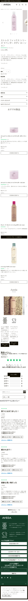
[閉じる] (23, 590)
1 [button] (11, 34)
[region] (14, 592)
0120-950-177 (14, 543)
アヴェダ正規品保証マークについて (14, 560)
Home (2, 9)
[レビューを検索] (24, 392)
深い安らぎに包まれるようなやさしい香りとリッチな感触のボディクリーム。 (14, 142)
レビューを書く (4, 49)
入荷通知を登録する (14, 153)
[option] (14, 21)
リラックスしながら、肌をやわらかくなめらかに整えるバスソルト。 (14, 187)
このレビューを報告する (6, 440)
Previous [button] (3, 22)
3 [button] (15, 34)
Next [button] (25, 22)
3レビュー (11, 47)
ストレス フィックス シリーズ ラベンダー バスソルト (13, 182)
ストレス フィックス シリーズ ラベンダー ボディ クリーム (14, 136)
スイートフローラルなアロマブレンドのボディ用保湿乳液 (14, 228)
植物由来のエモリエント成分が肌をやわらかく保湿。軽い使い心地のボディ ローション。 (14, 271)
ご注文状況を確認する (14, 556)
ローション (7, 9)
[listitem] (14, 133)
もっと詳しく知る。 (6, 595)
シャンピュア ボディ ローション (8, 266)
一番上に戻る (14, 512)
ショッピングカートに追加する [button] (14, 237)
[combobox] (14, 584)
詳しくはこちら (5, 345)
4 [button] (17, 34)
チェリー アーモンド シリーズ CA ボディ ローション (13, 225)
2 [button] (13, 34)
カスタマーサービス (13, 552)
